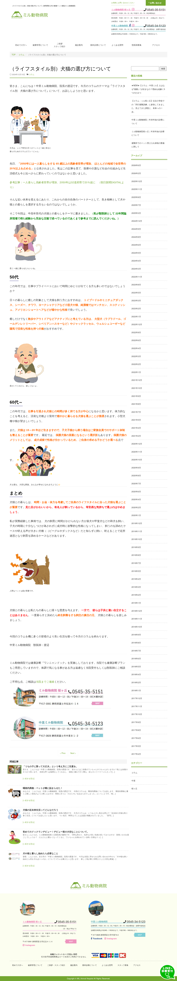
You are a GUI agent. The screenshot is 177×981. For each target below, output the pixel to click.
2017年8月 (136, 730)
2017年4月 (136, 754)
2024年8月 (136, 237)
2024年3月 (136, 268)
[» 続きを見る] (28, 778)
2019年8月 (136, 555)
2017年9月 (136, 722)
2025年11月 (137, 189)
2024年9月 (136, 229)
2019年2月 (136, 594)
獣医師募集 (136, 45)
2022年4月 (136, 348)
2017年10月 (137, 714)
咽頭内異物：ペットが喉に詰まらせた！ (43, 788)
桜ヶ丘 (134, 788)
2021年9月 (136, 396)
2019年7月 (136, 563)
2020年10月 (137, 459)
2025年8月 (136, 197)
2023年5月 (136, 292)
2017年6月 (136, 738)
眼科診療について (98, 45)
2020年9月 (136, 467)
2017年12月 (137, 698)
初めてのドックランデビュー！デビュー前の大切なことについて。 (56, 831)
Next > (73, 753)
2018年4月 (136, 674)
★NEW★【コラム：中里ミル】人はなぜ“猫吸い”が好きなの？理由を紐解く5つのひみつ (148, 89)
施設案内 (79, 45)
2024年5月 (136, 252)
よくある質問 (117, 45)
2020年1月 (136, 515)
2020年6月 (136, 491)
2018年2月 (136, 682)
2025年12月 (137, 181)
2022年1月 (136, 372)
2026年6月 (136, 165)
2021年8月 (136, 404)
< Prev (63, 753)
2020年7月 (136, 483)
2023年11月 (137, 276)
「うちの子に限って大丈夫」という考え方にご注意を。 (50, 766)
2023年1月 (136, 316)
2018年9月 (136, 634)
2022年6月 (136, 340)
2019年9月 (136, 547)
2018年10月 (137, 626)
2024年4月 (136, 260)
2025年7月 (136, 205)
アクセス (156, 45)
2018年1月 (136, 690)
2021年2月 (136, 435)
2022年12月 (137, 324)
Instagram (30, 945)
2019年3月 (136, 587)
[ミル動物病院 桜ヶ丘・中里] (29, 14)
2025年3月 (136, 213)
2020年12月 (137, 443)
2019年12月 (137, 523)
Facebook (97, 938)
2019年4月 (136, 579)
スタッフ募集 (123, 965)
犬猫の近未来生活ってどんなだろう (40, 809)
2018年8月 (136, 642)
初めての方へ (21, 45)
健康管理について (40, 45)
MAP (71, 941)
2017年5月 (136, 746)
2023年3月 (136, 300)
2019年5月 (136, 571)
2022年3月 (136, 356)
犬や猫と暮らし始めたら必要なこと (40, 853)
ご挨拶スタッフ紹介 (59, 45)
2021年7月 (136, 412)
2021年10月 (137, 388)
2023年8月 (136, 284)
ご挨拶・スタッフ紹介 (56, 965)
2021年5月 (136, 419)
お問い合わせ (156, 2)
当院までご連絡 (45, 681)
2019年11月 (137, 531)
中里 (133, 780)
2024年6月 (136, 244)
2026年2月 (136, 173)
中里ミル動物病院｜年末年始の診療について (148, 121)
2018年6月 (136, 658)
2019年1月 (136, 602)
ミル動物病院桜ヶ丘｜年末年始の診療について (148, 133)
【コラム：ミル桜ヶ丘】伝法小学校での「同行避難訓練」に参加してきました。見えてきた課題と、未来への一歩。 (148, 106)
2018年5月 (136, 666)
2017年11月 (137, 706)
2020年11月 (137, 451)
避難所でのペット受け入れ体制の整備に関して (148, 145)
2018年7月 (136, 650)
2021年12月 (137, 380)
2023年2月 (136, 308)
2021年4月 (136, 427)
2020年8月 (136, 475)
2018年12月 (137, 610)
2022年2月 (136, 364)
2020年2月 (136, 507)
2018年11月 (137, 618)
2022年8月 (136, 332)
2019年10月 (137, 539)
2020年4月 (136, 499)
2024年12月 (137, 220)
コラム (21, 54)
